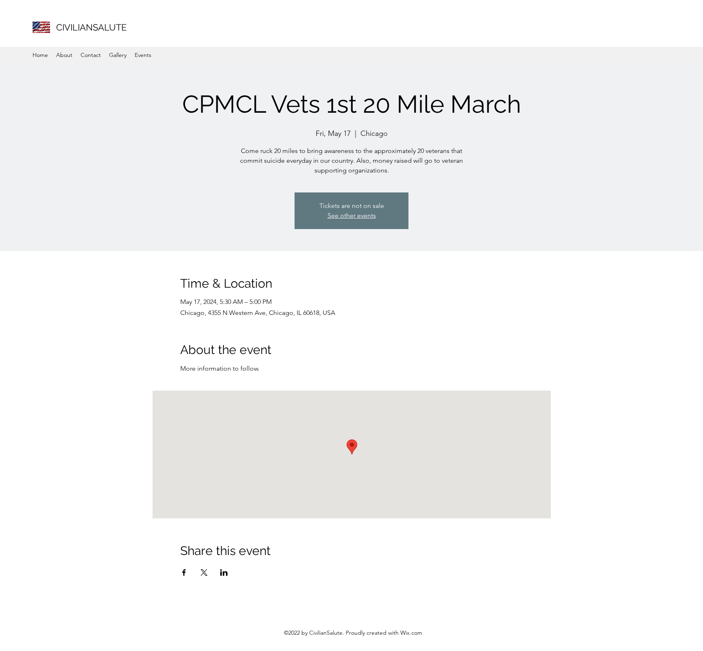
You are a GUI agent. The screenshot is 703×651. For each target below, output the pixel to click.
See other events (351, 215)
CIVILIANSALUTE (91, 27)
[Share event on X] (204, 572)
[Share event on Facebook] (184, 572)
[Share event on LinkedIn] (224, 572)
